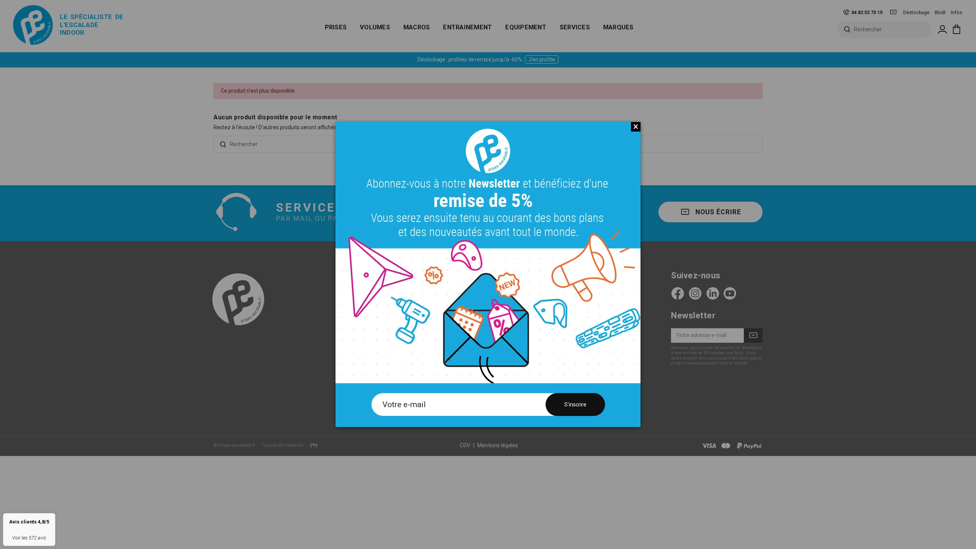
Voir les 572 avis (29, 538)
